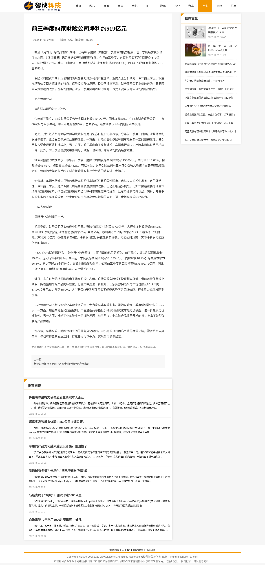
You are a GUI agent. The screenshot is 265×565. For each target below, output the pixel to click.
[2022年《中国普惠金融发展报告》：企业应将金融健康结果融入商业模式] (195, 32)
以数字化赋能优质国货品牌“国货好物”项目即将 (209, 97)
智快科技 (114, 550)
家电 (120, 6)
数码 (163, 6)
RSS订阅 (150, 550)
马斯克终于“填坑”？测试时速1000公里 (55, 495)
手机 (135, 6)
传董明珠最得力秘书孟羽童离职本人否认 (56, 397)
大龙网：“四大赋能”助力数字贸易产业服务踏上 (209, 106)
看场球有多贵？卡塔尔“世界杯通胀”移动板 (58, 470)
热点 (233, 6)
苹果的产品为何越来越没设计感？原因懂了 (58, 446)
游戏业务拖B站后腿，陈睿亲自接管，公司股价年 (210, 114)
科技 (92, 6)
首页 (78, 6)
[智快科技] (47, 6)
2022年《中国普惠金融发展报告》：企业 (222, 30)
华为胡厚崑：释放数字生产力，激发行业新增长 (209, 89)
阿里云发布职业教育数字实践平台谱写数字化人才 (210, 131)
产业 (205, 6)
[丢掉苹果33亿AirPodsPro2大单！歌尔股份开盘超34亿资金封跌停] (195, 50)
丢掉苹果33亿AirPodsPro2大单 (222, 48)
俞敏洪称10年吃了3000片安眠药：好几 (55, 519)
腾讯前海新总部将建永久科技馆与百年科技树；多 (210, 72)
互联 (106, 6)
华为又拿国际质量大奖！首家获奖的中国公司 (208, 139)
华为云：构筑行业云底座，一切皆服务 (205, 80)
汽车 (191, 6)
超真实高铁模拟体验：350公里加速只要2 (56, 421)
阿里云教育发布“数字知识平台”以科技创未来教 (209, 122)
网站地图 (138, 550)
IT (147, 6)
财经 (219, 6)
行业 (177, 6)
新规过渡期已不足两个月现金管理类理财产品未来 (61, 363)
